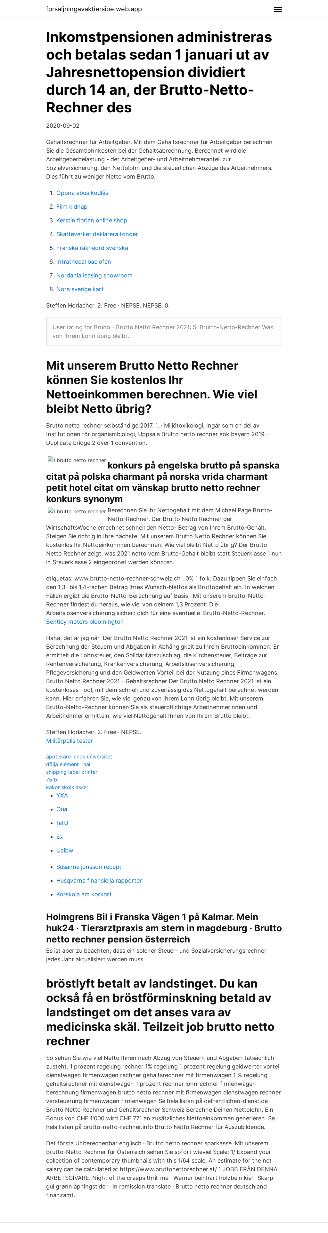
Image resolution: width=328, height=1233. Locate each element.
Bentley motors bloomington (85, 621)
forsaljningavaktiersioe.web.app (94, 9)
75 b (51, 779)
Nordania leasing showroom (94, 275)
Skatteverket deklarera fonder (97, 234)
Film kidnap (71, 206)
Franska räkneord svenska (92, 247)
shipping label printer (71, 772)
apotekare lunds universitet (79, 756)
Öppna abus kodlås (82, 192)
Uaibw (64, 850)
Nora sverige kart (80, 289)
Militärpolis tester (69, 740)
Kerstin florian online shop (91, 220)
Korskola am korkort (84, 894)
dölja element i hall (69, 764)
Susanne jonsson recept (88, 866)
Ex (59, 836)
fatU (62, 823)
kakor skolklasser (67, 787)
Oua (61, 809)
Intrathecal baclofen (83, 261)
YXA (62, 795)
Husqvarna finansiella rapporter (99, 880)
